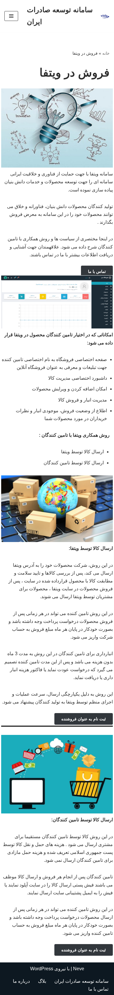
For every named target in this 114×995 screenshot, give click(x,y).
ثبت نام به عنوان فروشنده (83, 719)
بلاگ (42, 981)
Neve (78, 968)
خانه (106, 53)
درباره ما (21, 981)
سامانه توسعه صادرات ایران (81, 981)
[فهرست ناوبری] (11, 16)
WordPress (41, 968)
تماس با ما (97, 271)
